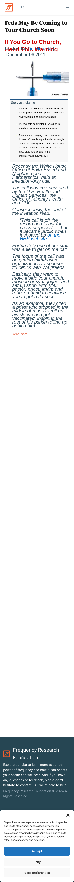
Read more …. (22, 334)
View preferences (37, 873)
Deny (37, 862)
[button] (68, 815)
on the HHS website (40, 236)
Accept (37, 851)
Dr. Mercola (40, 48)
